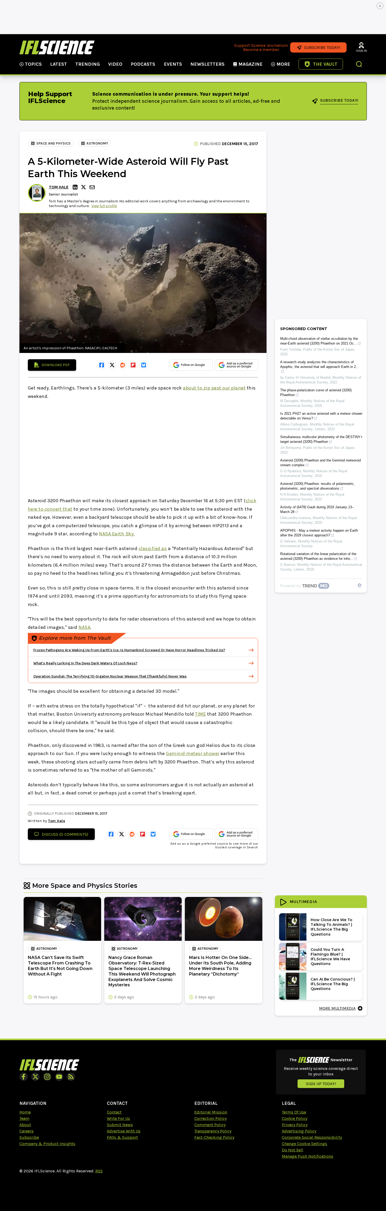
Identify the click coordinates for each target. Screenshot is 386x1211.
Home (25, 1112)
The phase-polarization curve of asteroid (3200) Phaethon (316, 392)
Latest (58, 64)
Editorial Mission (210, 1112)
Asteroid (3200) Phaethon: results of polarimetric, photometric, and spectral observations (317, 486)
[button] (359, 65)
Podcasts (143, 64)
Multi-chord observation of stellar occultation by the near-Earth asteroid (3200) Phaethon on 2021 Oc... (319, 341)
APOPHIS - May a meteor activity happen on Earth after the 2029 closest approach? (319, 532)
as (164, 548)
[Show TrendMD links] (359, 585)
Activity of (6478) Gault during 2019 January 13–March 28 (317, 509)
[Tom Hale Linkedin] (76, 187)
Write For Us (118, 1118)
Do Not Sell (292, 1149)
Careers (26, 1130)
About (25, 1124)
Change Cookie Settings (304, 1143)
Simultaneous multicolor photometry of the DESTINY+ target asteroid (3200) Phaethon (321, 439)
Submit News (120, 1124)
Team (24, 1118)
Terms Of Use (294, 1112)
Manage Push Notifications (307, 1156)
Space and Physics (53, 143)
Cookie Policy (294, 1118)
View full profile (104, 206)
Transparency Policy (212, 1130)
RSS (99, 1170)
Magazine (250, 64)
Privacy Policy (294, 1124)
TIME (200, 714)
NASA (84, 627)
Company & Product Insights (47, 1143)
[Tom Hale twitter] (84, 187)
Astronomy (97, 143)
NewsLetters (207, 64)
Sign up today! (321, 1083)
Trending (87, 64)
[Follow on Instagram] (47, 1077)
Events (173, 64)
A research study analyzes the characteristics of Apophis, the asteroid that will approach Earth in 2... (319, 364)
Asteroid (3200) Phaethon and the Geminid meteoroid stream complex (320, 462)
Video (115, 64)
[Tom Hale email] (93, 187)
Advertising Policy (299, 1130)
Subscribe (29, 1137)
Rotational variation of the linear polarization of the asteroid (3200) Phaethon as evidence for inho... (318, 556)
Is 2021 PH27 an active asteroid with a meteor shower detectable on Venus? (321, 416)
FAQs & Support (122, 1137)
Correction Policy (210, 1118)
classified (150, 548)
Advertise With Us (123, 1130)
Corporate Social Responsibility (312, 1137)
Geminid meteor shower (193, 753)
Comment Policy (210, 1124)
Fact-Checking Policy (214, 1137)
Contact (114, 1112)
